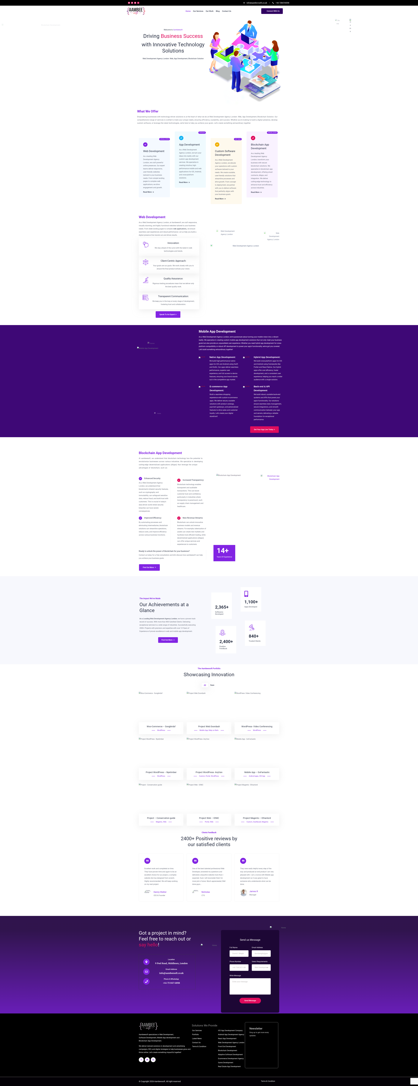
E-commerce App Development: (218, 388)
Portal (208, 776)
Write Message (235, 976)
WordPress (161, 730)
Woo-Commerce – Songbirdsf (161, 726)
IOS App (262, 776)
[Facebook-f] (141, 1059)
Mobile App (204, 730)
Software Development (147, 1038)
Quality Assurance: (173, 278)
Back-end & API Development (262, 388)
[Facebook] (129, 3)
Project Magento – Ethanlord (257, 818)
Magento (159, 822)
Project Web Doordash (209, 726)
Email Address (171, 969)
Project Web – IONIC (209, 818)
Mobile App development (166, 1038)
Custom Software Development (225, 153)
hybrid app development (264, 343)
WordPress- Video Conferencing (256, 726)
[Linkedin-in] (153, 1059)
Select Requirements (259, 961)
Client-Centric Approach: (173, 260)
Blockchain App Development (260, 146)
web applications (179, 229)
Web (164, 822)
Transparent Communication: (173, 296)
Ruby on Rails (213, 730)
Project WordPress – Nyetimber (161, 772)
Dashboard (257, 822)
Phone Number (235, 961)
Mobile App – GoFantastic (257, 772)
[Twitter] (132, 3)
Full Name (233, 947)
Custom (202, 776)
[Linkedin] (135, 3)
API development (230, 346)
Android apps (253, 776)
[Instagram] (138, 3)
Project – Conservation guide (161, 818)
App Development (189, 144)
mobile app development (239, 340)
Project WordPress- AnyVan (209, 772)
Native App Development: (222, 357)
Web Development (153, 151)
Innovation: (173, 243)
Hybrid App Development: (267, 357)
